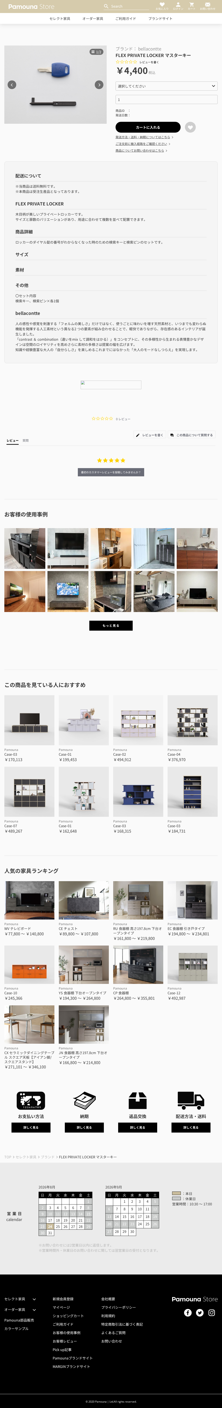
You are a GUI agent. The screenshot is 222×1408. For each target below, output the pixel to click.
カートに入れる (148, 127)
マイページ (61, 1307)
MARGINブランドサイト (71, 1366)
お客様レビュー (65, 1341)
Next (99, 84)
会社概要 (108, 1298)
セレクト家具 (59, 18)
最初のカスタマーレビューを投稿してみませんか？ (111, 472)
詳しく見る (31, 1127)
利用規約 (108, 1315)
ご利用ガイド (125, 18)
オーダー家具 (92, 18)
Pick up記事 (62, 1349)
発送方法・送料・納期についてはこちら (143, 137)
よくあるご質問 (113, 1332)
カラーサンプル (16, 1328)
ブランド (48, 1156)
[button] (24, 548)
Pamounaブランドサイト (73, 1358)
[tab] (150, 434)
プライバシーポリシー (118, 1307)
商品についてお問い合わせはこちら (140, 150)
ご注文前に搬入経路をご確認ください (141, 144)
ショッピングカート (68, 1315)
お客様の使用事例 (66, 1332)
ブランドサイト (160, 18)
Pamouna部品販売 (19, 1320)
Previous (12, 84)
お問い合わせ (111, 1341)
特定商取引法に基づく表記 (122, 1324)
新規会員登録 (63, 1298)
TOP (7, 1156)
